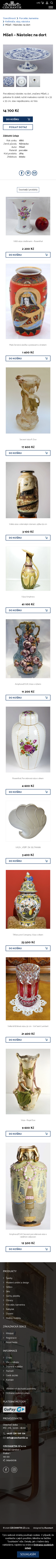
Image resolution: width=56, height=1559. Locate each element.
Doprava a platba (14, 1367)
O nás (9, 1358)
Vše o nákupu (12, 1362)
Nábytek (10, 1309)
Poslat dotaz (18, 127)
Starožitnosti (9, 18)
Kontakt (10, 1380)
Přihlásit (10, 1334)
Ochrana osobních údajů (18, 1393)
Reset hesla (11, 1342)
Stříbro (9, 1287)
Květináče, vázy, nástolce (17, 21)
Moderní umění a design (17, 1283)
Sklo (8, 1292)
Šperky (9, 1278)
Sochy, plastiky (13, 1296)
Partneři (10, 1371)
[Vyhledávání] (51, 2)
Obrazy (9, 1300)
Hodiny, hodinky (13, 1318)
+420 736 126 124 (16, 1433)
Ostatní (9, 1314)
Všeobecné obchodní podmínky (21, 1389)
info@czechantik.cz (17, 1438)
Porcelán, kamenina (28, 18)
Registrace (11, 1338)
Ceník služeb (12, 1376)
